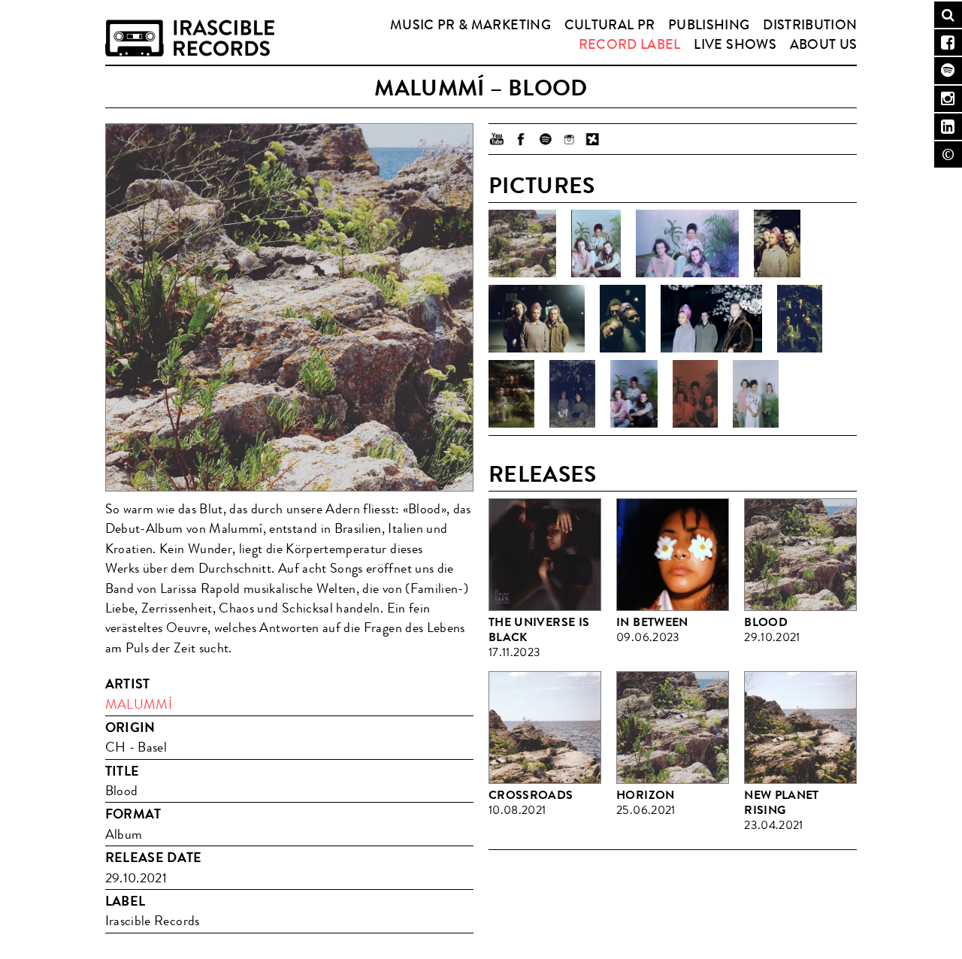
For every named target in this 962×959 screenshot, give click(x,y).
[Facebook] (521, 139)
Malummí (138, 704)
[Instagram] (569, 139)
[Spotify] (545, 139)
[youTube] (497, 139)
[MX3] (593, 139)
